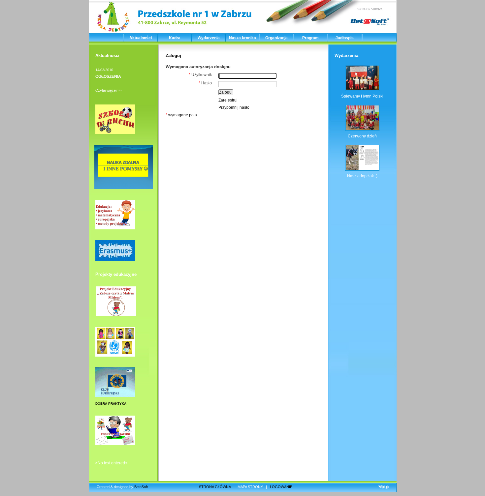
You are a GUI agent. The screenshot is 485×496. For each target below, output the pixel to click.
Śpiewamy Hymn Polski (362, 96)
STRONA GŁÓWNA (215, 487)
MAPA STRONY (250, 487)
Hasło (205, 83)
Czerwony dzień (362, 136)
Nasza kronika (242, 38)
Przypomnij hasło (233, 107)
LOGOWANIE (281, 487)
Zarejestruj (228, 100)
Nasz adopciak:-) (362, 176)
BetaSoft (141, 487)
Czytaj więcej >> (108, 90)
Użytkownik (200, 75)
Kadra (174, 38)
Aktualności (140, 38)
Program (310, 38)
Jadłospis (345, 38)
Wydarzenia (209, 38)
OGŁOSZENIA (108, 76)
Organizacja (276, 38)
